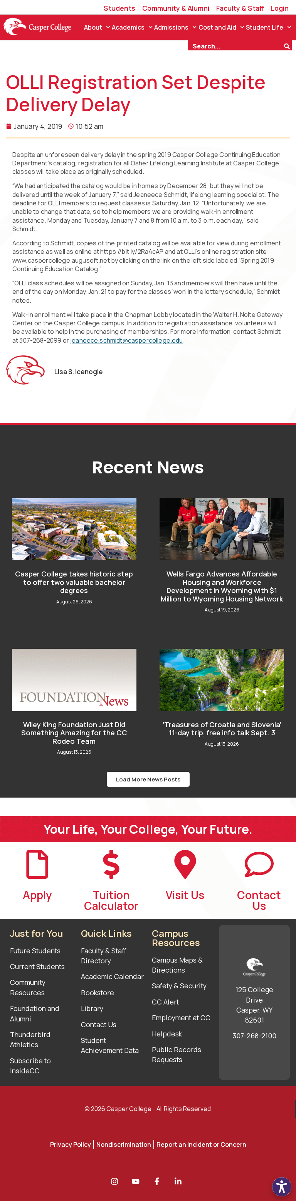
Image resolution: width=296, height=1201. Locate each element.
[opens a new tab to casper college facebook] (159, 1181)
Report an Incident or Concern (201, 1144)
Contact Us (259, 900)
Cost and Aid (217, 27)
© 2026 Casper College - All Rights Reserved (147, 1108)
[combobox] (235, 45)
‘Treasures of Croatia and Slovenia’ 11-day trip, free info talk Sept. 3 (222, 729)
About (93, 27)
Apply (37, 895)
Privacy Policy (70, 1144)
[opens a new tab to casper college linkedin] (180, 1181)
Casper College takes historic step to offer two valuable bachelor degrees (74, 582)
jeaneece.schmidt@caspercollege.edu (126, 340)
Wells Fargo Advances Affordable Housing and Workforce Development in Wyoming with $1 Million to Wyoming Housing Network (222, 586)
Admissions (171, 27)
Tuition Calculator (111, 900)
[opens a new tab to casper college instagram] (116, 1181)
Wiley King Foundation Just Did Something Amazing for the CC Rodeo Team (74, 733)
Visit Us (185, 895)
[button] (148, 779)
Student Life (264, 27)
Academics (128, 27)
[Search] (288, 45)
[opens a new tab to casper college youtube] (137, 1181)
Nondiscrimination (123, 1144)
